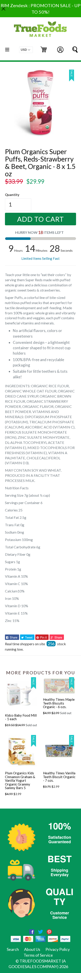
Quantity (12, 195)
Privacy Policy (57, 949)
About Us (32, 949)
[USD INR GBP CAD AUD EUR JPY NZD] (26, 50)
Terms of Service (38, 955)
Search (13, 949)
